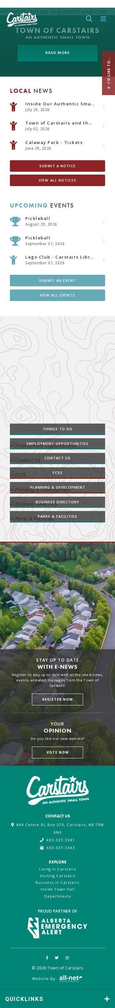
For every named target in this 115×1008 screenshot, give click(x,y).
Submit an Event (57, 280)
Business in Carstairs (57, 882)
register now (57, 699)
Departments (57, 896)
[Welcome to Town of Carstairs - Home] (22, 18)
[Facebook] (47, 957)
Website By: (45, 978)
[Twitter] (57, 957)
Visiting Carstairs (57, 875)
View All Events (57, 294)
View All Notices (57, 180)
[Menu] (103, 19)
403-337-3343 (60, 847)
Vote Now (58, 752)
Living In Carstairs (57, 869)
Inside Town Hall (58, 889)
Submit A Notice (57, 165)
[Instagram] (67, 957)
